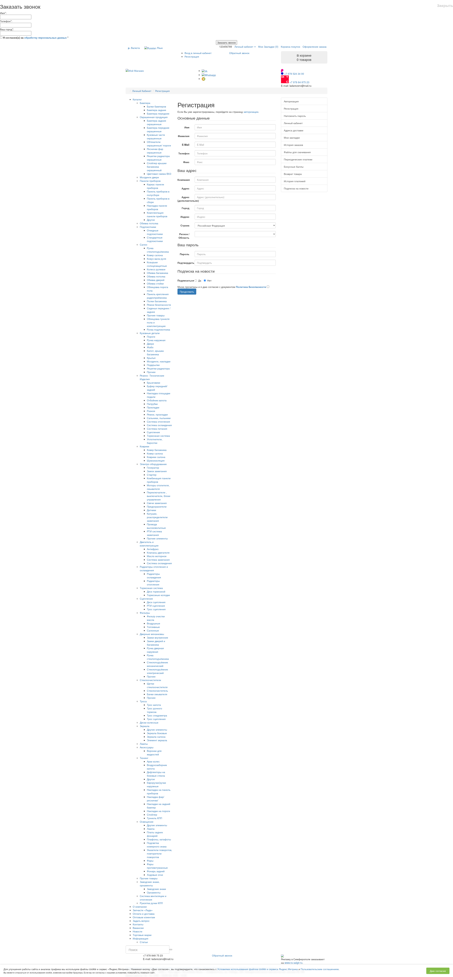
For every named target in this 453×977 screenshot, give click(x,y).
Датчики (151, 510)
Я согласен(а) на (35, 37)
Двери (150, 343)
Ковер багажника (157, 450)
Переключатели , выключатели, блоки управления (158, 496)
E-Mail (185, 144)
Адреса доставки (293, 130)
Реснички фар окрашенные (155, 150)
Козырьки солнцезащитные (157, 263)
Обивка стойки (155, 283)
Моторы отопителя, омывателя (158, 487)
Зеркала (144, 726)
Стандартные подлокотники (155, 239)
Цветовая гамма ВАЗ (159, 173)
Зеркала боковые (157, 733)
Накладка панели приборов (157, 207)
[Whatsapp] (209, 74)
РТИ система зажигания (154, 533)
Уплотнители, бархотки (154, 441)
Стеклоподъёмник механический (157, 664)
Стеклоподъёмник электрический (157, 671)
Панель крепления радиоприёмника (158, 295)
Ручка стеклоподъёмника (158, 249)
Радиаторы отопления (153, 582)
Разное (151, 411)
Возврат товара (293, 174)
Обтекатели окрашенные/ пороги (159, 143)
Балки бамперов (156, 106)
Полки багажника (157, 301)
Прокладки (153, 407)
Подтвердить (184, 262)
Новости (137, 931)
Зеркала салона (156, 736)
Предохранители (157, 506)
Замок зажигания (157, 471)
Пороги (151, 336)
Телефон (183, 153)
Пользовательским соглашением (320, 969)
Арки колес (153, 761)
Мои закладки (292, 137)
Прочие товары (156, 315)
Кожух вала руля (156, 258)
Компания (183, 179)
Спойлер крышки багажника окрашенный (157, 166)
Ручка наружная (156, 340)
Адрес (185, 188)
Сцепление (153, 432)
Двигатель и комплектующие (149, 543)
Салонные (153, 630)
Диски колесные (149, 722)
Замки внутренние (157, 637)
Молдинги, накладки (158, 361)
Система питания (157, 428)
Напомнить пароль (295, 116)
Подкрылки (153, 365)
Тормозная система (158, 435)
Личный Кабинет (141, 91)
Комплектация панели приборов (157, 214)
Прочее (151, 372)
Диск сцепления (156, 602)
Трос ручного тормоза (154, 710)
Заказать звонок (226, 42)
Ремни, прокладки (157, 414)
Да (199, 280)
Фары (150, 860)
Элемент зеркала (157, 740)
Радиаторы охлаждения (154, 575)
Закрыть (445, 5)
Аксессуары (146, 747)
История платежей (294, 181)
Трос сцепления (156, 609)
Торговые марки (142, 935)
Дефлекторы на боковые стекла (156, 773)
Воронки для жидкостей (154, 752)
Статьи (144, 942)
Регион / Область (184, 235)
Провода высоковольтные (156, 525)
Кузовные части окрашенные (156, 136)
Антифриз (152, 549)
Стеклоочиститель (157, 690)
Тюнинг (144, 758)
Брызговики (153, 382)
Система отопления (158, 421)
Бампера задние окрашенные (156, 122)
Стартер (151, 474)
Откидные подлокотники (155, 232)
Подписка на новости (296, 188)
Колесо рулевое (156, 269)
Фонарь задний (156, 871)
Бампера (145, 103)
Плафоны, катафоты (159, 839)
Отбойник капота (157, 400)
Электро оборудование (153, 464)
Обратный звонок (239, 53)
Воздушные (153, 623)
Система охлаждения (159, 425)
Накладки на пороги (158, 811)
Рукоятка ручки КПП (151, 903)
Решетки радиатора (158, 368)
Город (185, 208)
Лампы (144, 743)
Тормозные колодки (158, 595)
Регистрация (192, 56)
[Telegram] (203, 78)
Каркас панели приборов (155, 186)
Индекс (184, 216)
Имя (186, 127)
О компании (140, 906)
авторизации (251, 111)
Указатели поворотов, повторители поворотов (159, 853)
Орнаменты (153, 892)
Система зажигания (158, 559)
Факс (186, 162)
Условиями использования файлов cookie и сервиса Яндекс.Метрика (257, 969)
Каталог (137, 99)
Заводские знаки (156, 889)
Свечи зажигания (157, 503)
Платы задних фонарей (155, 834)
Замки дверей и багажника (156, 642)
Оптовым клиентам (144, 917)
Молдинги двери (149, 177)
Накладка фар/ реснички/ (155, 798)
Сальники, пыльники (159, 418)
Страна (184, 225)
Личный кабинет (293, 123)
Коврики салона (156, 457)
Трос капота (154, 705)
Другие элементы (157, 729)
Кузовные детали (150, 333)
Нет (209, 280)
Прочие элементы (157, 538)
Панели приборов (150, 181)
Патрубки (152, 404)
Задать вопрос (141, 920)
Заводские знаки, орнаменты (150, 883)
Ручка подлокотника (158, 329)
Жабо (150, 347)
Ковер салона (155, 255)
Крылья (151, 358)
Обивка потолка (149, 223)
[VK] (204, 70)
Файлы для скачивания (297, 152)
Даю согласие (438, 971)
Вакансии (138, 928)
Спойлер (152, 814)
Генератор (153, 467)
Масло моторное (157, 556)
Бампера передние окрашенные (158, 129)
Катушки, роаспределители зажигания (157, 517)
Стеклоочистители (150, 680)
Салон (143, 244)
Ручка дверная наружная (155, 649)
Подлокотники (148, 227)
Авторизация (291, 101)
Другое (151, 219)
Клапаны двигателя (158, 552)
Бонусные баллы (293, 166)
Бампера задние (156, 110)
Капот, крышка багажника (155, 352)
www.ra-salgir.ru (293, 962)
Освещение (146, 821)
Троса (143, 701)
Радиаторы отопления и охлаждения (154, 568)
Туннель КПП (154, 818)
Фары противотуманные (157, 865)
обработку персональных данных (45, 37)
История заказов (293, 145)
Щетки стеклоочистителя (157, 685)
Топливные (153, 627)
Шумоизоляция (156, 460)
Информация (140, 938)
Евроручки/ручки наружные (156, 784)
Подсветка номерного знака (157, 844)
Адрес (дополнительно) (184, 198)
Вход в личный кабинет (198, 53)
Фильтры (145, 612)
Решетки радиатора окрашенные (158, 157)
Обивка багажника (157, 273)
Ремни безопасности (159, 304)
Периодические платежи (298, 159)
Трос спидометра (157, 715)
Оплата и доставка (143, 913)
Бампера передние (158, 113)
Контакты (138, 924)
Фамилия (183, 136)
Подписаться (184, 280)
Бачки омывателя (157, 694)
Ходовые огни (155, 874)
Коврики (144, 446)
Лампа (150, 828)
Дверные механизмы (152, 634)
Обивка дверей (155, 280)
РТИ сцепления (156, 605)
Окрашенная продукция (154, 117)
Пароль (184, 254)
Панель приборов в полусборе (158, 193)
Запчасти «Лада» (143, 910)
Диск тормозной (156, 591)
